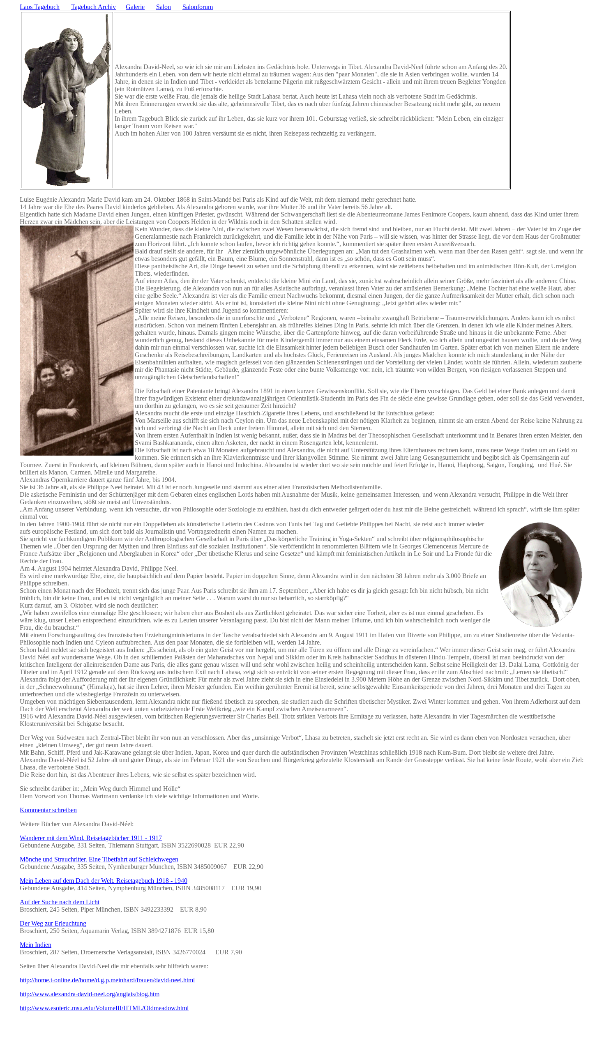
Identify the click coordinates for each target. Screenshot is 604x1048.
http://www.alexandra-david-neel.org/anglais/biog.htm (89, 993)
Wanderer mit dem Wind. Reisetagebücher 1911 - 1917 (91, 837)
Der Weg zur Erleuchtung (53, 923)
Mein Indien (35, 944)
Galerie (135, 6)
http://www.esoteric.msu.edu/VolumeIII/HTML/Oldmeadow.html (104, 1007)
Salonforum (197, 6)
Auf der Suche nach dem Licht (59, 901)
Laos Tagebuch (40, 6)
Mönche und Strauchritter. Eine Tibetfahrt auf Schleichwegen (99, 859)
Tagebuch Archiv (93, 6)
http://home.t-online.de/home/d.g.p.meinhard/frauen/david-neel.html (107, 980)
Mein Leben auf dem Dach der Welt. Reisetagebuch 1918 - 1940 (103, 880)
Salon (163, 6)
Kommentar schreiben (48, 809)
